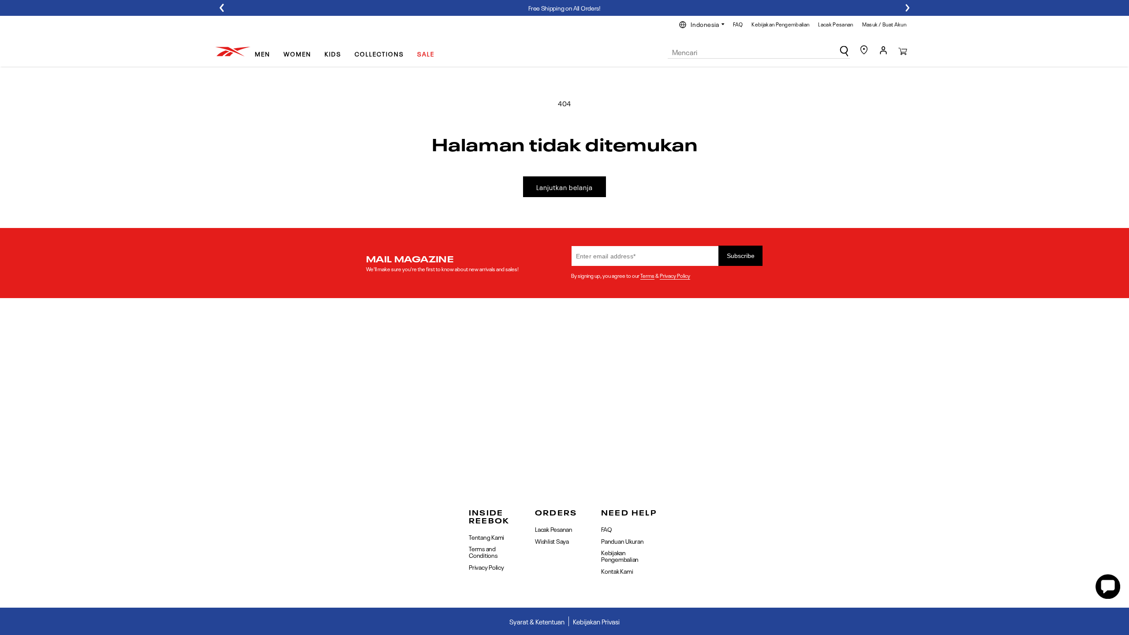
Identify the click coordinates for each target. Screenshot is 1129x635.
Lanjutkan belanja (564, 187)
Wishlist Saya (552, 540)
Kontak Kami (617, 570)
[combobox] (759, 52)
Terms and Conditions (483, 551)
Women (297, 53)
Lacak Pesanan (835, 24)
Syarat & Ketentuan (536, 621)
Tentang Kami (486, 537)
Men (262, 53)
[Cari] (844, 51)
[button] (266, 50)
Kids (333, 53)
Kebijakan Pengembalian (780, 24)
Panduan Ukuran (622, 540)
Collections (379, 53)
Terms (647, 275)
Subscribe (741, 255)
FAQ (738, 24)
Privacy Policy (675, 275)
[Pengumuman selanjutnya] (907, 7)
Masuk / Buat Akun (884, 24)
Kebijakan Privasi (596, 621)
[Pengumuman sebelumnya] (222, 7)
